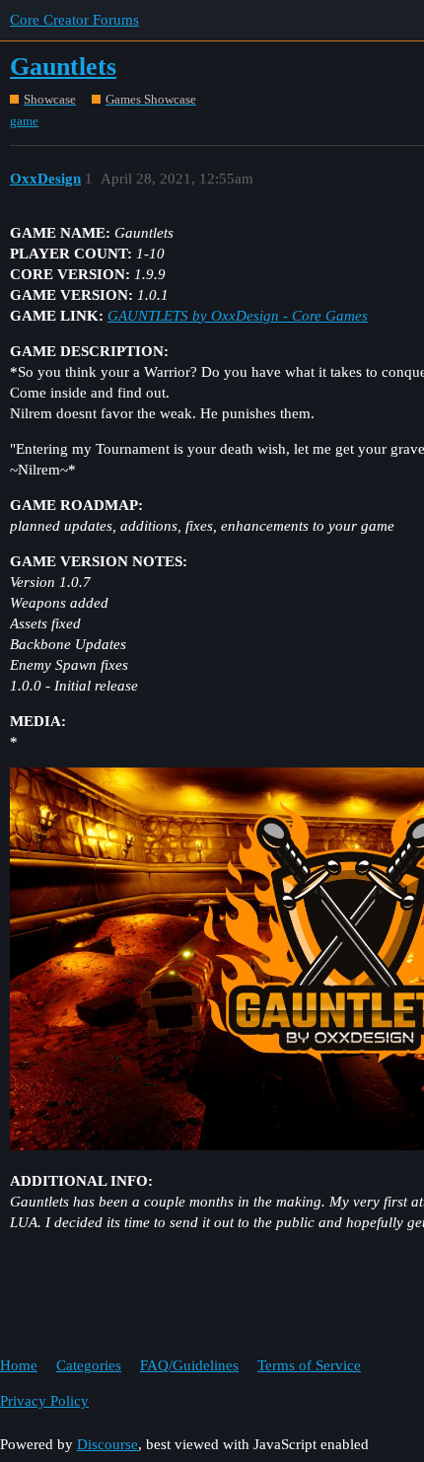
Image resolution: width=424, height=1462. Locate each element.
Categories (88, 1365)
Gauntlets (63, 66)
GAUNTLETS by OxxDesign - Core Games (237, 316)
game (24, 120)
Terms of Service (309, 1365)
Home (18, 1365)
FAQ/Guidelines (189, 1365)
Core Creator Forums (74, 20)
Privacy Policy (44, 1401)
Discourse (107, 1444)
